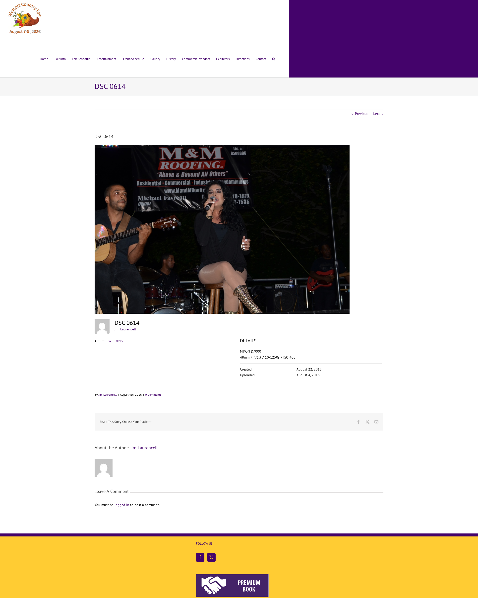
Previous (361, 113)
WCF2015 (116, 341)
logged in (122, 505)
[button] (273, 58)
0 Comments (153, 394)
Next (376, 113)
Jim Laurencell (125, 329)
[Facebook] (200, 557)
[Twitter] (211, 557)
